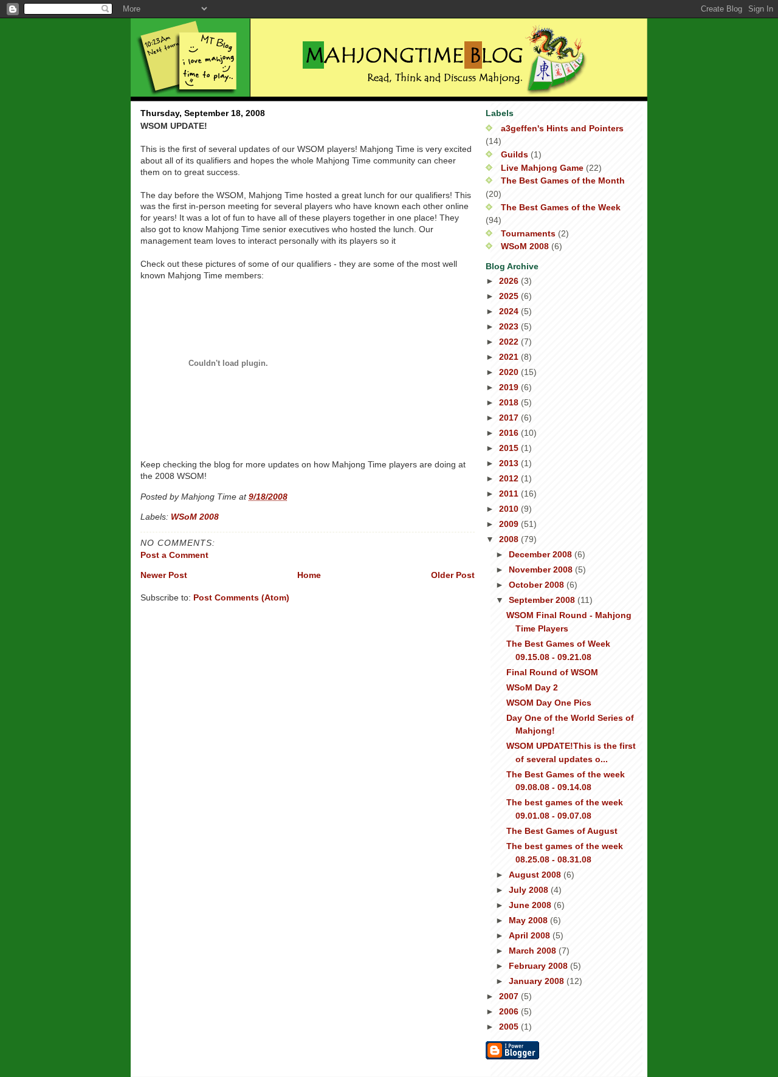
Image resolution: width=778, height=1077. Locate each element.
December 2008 (541, 554)
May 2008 (529, 920)
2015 (510, 448)
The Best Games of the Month (563, 180)
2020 (510, 372)
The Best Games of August (562, 831)
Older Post (453, 575)
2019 (510, 387)
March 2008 (534, 950)
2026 (510, 281)
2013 (510, 463)
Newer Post (163, 575)
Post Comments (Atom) (241, 597)
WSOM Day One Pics (548, 702)
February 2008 (539, 966)
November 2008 (542, 569)
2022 (510, 341)
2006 (510, 1011)
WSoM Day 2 (532, 687)
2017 (510, 417)
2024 (510, 311)
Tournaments (528, 233)
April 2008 (531, 935)
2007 (510, 996)
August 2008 (536, 874)
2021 (510, 357)
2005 (510, 1026)
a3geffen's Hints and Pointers (562, 128)
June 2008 (531, 905)
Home (309, 575)
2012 (510, 478)
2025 (510, 296)
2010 (510, 509)
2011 (510, 493)
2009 (510, 524)
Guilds (514, 154)
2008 (510, 539)
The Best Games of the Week (561, 207)
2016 (510, 433)
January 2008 (537, 981)
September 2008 (543, 600)
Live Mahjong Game (542, 168)
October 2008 (537, 585)
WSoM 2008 (195, 516)
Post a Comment (174, 555)
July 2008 (530, 890)
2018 (510, 402)
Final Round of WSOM (552, 672)
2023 (510, 326)
